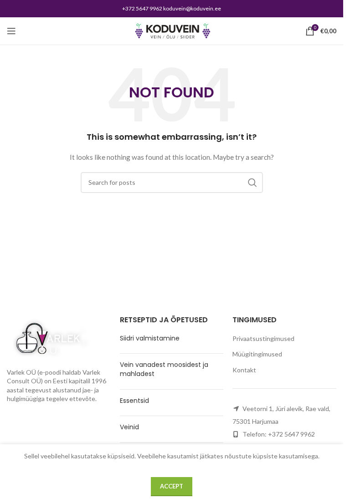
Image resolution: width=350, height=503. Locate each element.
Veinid (129, 427)
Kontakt (244, 370)
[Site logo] (171, 30)
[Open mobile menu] (11, 31)
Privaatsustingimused (263, 338)
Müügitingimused (257, 354)
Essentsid (134, 400)
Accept (171, 486)
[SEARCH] (252, 182)
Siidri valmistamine (150, 338)
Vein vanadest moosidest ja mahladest (164, 369)
